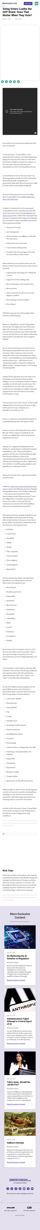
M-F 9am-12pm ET (10, 1210)
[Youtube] (24, 1188)
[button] (36, 3)
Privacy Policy (19, 1215)
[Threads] (28, 1188)
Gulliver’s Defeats (15, 1143)
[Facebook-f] (16, 1188)
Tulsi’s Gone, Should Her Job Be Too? (18, 1083)
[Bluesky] (32, 1188)
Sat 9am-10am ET (29, 1210)
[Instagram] (11, 1188)
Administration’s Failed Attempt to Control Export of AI (19, 1021)
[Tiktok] (20, 1188)
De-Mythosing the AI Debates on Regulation (18, 957)
